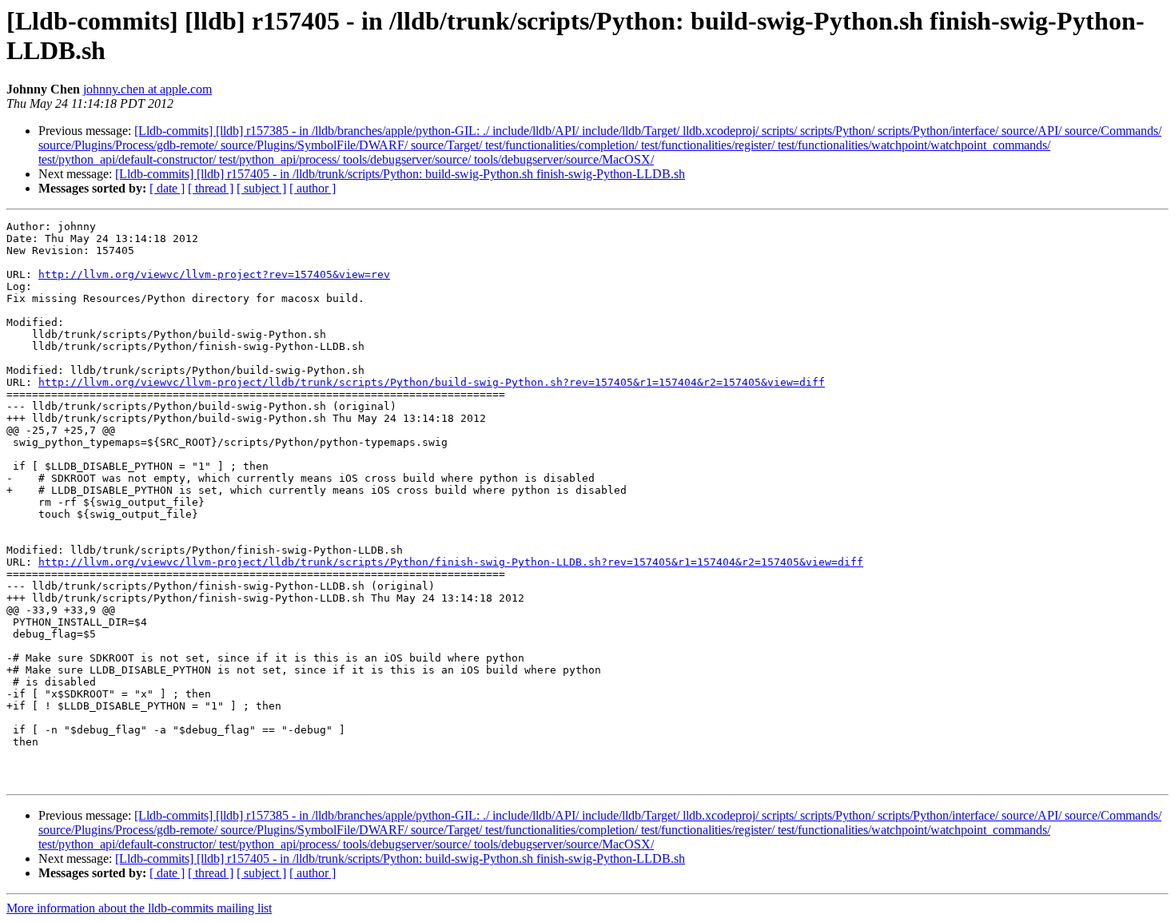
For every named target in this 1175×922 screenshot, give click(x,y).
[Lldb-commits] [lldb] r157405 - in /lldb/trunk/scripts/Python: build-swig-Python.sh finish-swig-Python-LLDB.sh (400, 174)
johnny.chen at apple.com (147, 89)
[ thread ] (210, 188)
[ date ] (167, 188)
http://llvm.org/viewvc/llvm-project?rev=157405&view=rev (214, 274)
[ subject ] (261, 188)
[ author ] (312, 188)
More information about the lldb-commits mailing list (139, 908)
